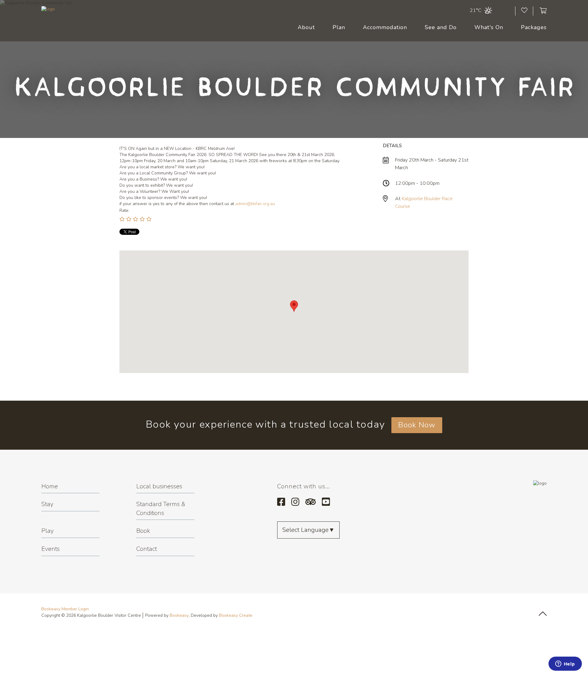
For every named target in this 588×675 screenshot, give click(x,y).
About (306, 27)
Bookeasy (179, 615)
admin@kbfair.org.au (255, 204)
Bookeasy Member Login (65, 609)
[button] (294, 306)
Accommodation (385, 27)
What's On (488, 27)
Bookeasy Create (235, 615)
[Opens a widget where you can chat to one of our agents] (565, 664)
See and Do (441, 27)
